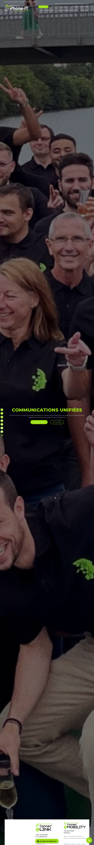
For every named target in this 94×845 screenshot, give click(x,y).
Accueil (43, 7)
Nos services (57, 422)
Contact (84, 10)
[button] (89, 840)
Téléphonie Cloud (80, 7)
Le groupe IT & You (39, 422)
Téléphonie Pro (47, 10)
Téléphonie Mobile (59, 7)
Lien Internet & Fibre (67, 10)
